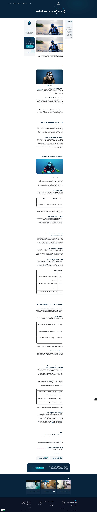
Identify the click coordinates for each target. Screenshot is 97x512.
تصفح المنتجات (33, 467)
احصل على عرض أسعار (41, 467)
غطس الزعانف (63, 503)
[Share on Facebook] (56, 453)
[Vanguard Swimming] (75, 500)
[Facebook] (30, 507)
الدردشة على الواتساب (30, 46)
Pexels (48, 85)
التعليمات (71, 37)
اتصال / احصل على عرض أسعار (38, 504)
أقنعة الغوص (63, 501)
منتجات (30, 3)
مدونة (11, 3)
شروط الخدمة (25, 510)
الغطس (64, 502)
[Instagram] (28, 507)
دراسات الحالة (19, 3)
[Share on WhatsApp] (54, 453)
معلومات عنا (14, 3)
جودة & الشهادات (51, 504)
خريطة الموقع (21, 510)
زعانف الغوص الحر (63, 504)
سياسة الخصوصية (29, 510)
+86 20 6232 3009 (30, 53)
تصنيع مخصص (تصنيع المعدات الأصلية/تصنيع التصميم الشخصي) (48, 501)
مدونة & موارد (40, 502)
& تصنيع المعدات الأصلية (59, 8)
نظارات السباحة (63, 505)
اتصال (8, 3)
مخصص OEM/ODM (25, 3)
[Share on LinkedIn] (58, 453)
